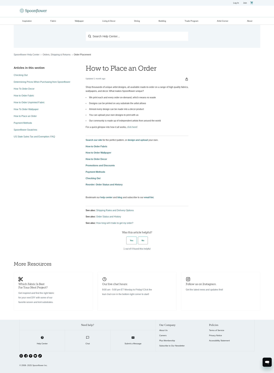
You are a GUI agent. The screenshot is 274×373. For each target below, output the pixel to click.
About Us (163, 330)
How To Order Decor (24, 89)
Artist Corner (222, 21)
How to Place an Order (25, 116)
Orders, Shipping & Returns (56, 54)
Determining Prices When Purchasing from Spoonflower (42, 82)
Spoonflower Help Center (26, 54)
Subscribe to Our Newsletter (172, 346)
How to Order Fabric (24, 95)
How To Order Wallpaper (26, 109)
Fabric (53, 21)
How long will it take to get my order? (114, 223)
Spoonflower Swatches (25, 130)
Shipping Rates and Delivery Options (115, 210)
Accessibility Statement (219, 340)
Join (245, 3)
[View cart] (252, 3)
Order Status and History (108, 216)
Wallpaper (79, 21)
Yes (131, 240)
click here (132, 127)
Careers (163, 335)
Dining (137, 21)
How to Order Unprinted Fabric (29, 102)
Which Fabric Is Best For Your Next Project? (32, 286)
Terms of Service (216, 330)
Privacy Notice (215, 335)
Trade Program (191, 21)
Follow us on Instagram (201, 284)
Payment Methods (23, 123)
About (249, 21)
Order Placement (82, 54)
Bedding (162, 21)
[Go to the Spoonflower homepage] (33, 11)
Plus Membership (167, 340)
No (143, 240)
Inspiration (27, 21)
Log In (236, 3)
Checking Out (21, 75)
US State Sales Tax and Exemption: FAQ (34, 136)
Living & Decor (108, 21)
